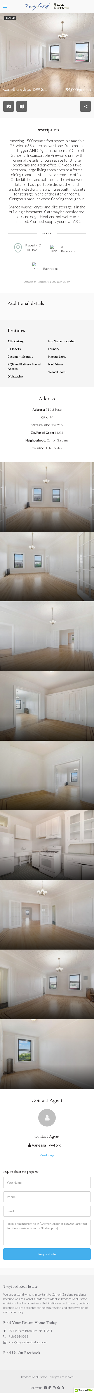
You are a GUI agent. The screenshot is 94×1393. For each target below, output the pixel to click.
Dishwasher (16, 376)
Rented (10, 17)
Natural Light (57, 356)
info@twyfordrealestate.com (28, 1342)
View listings (47, 1155)
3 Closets (14, 349)
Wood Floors (57, 372)
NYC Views (56, 364)
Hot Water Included (61, 341)
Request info (47, 1254)
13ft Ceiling (16, 341)
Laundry (53, 349)
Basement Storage (20, 356)
